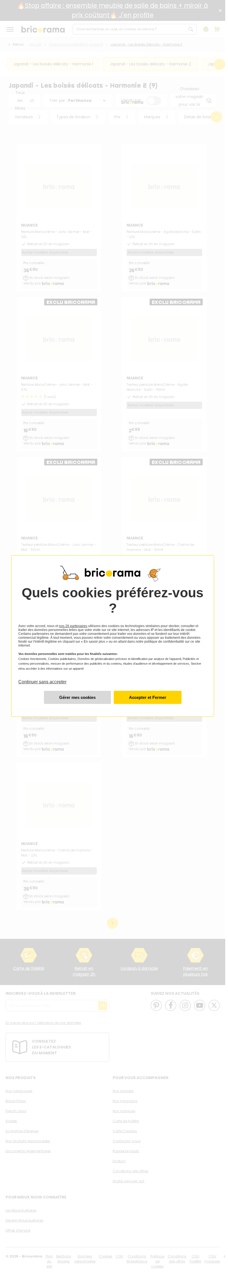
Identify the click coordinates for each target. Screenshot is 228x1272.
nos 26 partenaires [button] (73, 626)
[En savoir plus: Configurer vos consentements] (77, 697)
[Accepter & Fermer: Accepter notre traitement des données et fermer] (148, 697)
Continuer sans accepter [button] (42, 679)
